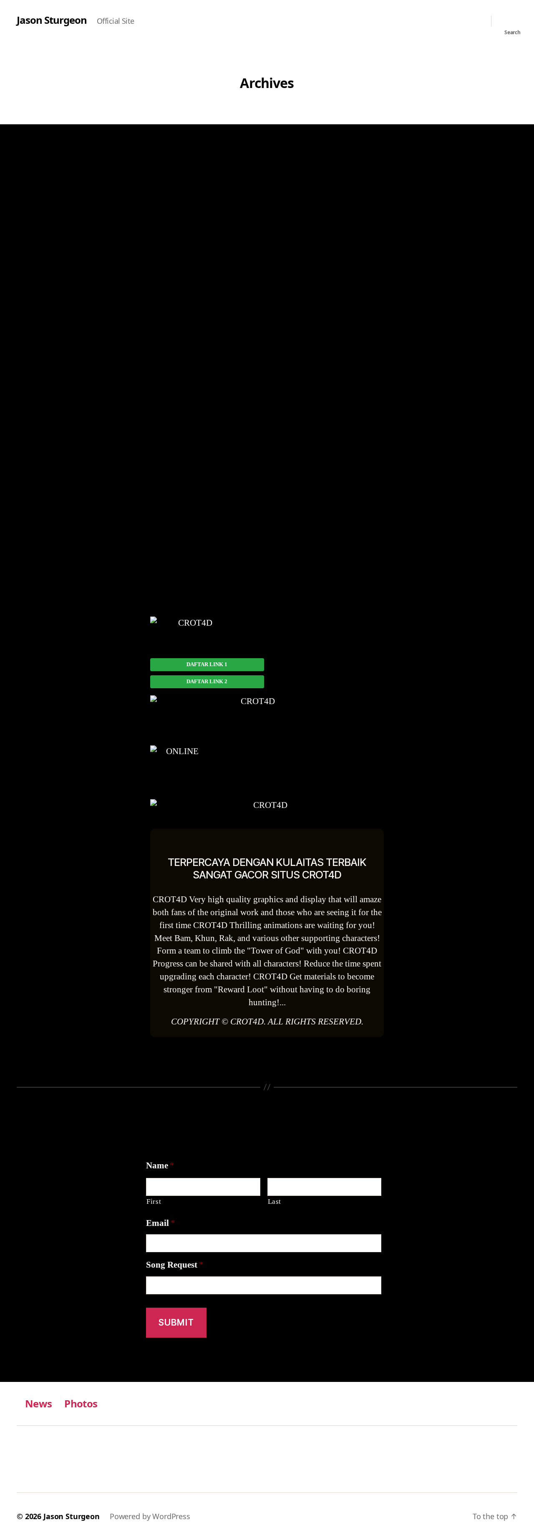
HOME (266, 172)
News (38, 1403)
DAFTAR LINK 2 (206, 681)
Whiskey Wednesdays (267, 1104)
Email (160, 1223)
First (153, 1201)
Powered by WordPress (150, 1516)
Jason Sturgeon (52, 20)
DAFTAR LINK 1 (206, 664)
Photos (80, 1403)
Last (275, 1201)
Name (160, 1165)
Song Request (175, 1265)
